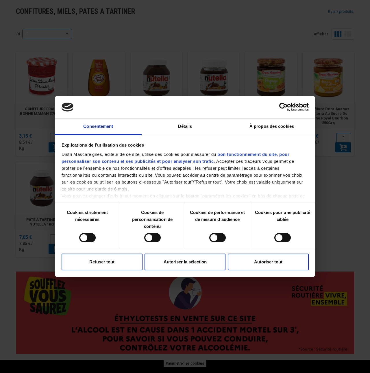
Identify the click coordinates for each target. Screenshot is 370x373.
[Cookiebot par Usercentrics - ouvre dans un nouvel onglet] (283, 107)
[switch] (146, 235)
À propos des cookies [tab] (271, 126)
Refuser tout (101, 261)
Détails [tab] (185, 126)
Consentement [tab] (98, 126)
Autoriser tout (268, 261)
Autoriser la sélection (185, 261)
